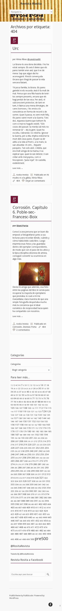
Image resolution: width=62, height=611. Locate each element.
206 (13, 441)
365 (12, 494)
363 (44, 491)
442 (37, 518)
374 (47, 494)
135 (48, 415)
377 (21, 497)
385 (12, 501)
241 (36, 451)
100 (31, 404)
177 (17, 431)
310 (36, 474)
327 (29, 481)
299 (33, 470)
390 (31, 501)
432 (40, 514)
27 (32, 389)
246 (13, 454)
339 (31, 484)
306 (20, 474)
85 (30, 402)
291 (38, 467)
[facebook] (50, 604)
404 (18, 180)
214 (44, 441)
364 (47, 491)
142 (35, 418)
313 (48, 474)
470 (28, 527)
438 (21, 517)
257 (20, 457)
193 (41, 434)
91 (47, 402)
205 (46, 438)
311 (40, 474)
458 (20, 523)
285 (16, 468)
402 (40, 504)
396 (17, 504)
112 (41, 407)
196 (16, 438)
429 (27, 514)
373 (43, 494)
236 (16, 451)
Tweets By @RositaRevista (22, 554)
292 (42, 467)
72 (36, 398)
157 (17, 424)
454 (46, 520)
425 (12, 514)
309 (32, 474)
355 (12, 491)
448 (21, 521)
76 (47, 398)
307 (24, 474)
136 (12, 418)
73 (39, 398)
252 (38, 454)
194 (46, 434)
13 (34, 385)
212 (35, 441)
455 (49, 521)
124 (44, 411)
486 (17, 533)
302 (45, 471)
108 (25, 407)
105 (13, 407)
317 (24, 478)
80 (20, 401)
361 (35, 491)
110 (33, 408)
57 (33, 395)
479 (28, 530)
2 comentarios (23, 329)
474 (45, 527)
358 (23, 491)
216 (12, 444)
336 (23, 485)
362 (40, 491)
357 (20, 491)
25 (27, 389)
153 (38, 421)
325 (20, 481)
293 (47, 467)
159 (26, 424)
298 (28, 471)
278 (26, 464)
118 (20, 411)
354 (48, 487)
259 (29, 457)
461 (33, 523)
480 (33, 530)
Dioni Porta (22, 225)
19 (12, 388)
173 (40, 428)
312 (44, 474)
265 (13, 460)
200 (27, 438)
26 (29, 389)
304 (12, 474)
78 (15, 401)
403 (45, 504)
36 (17, 392)
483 (45, 531)
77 (12, 401)
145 (48, 418)
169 (24, 428)
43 (36, 391)
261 (37, 457)
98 (25, 405)
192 (37, 434)
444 (45, 517)
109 (29, 408)
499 (28, 539)
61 (45, 395)
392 (39, 501)
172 (36, 428)
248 (22, 454)
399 (29, 504)
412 (41, 507)
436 (12, 517)
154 (42, 421)
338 (27, 484)
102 (39, 404)
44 (39, 392)
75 (45, 398)
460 (28, 524)
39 (25, 392)
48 (49, 391)
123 (40, 411)
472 (37, 527)
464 (44, 524)
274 (13, 464)
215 (48, 441)
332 (48, 481)
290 (35, 468)
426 (17, 514)
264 (47, 458)
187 (17, 434)
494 (49, 533)
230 (29, 448)
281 (40, 464)
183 (41, 431)
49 (12, 395)
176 (13, 431)
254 (47, 454)
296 (21, 471)
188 (21, 435)
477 (20, 530)
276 (19, 464)
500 (32, 539)
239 (27, 451)
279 (31, 464)
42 (33, 391)
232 (38, 447)
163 (40, 424)
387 (18, 501)
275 (16, 464)
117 (15, 411)
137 (16, 418)
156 (13, 424)
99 (28, 404)
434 (48, 514)
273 (46, 460)
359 (27, 491)
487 (21, 533)
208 (21, 441)
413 (45, 508)
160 (29, 425)
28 (34, 388)
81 (22, 402)
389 (27, 500)
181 (33, 431)
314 (13, 477)
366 (15, 494)
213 (40, 441)
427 (20, 514)
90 (45, 401)
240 (31, 451)
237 (19, 451)
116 (12, 412)
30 (39, 388)
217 (16, 444)
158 (22, 424)
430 (31, 514)
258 (24, 457)
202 (35, 438)
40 (28, 391)
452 (37, 520)
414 (48, 507)
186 (13, 434)
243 (44, 451)
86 (33, 401)
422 (37, 511)
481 (37, 530)
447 (17, 520)
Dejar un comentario (35, 180)
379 (28, 497)
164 (44, 424)
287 (24, 467)
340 (35, 484)
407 (20, 507)
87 (36, 401)
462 (36, 524)
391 (36, 500)
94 (15, 404)
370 (32, 494)
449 (24, 520)
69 (28, 398)
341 (40, 484)
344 (12, 488)
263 (44, 458)
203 (39, 438)
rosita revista (22, 174)
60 (42, 395)
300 (37, 470)
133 (40, 414)
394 (47, 500)
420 (33, 511)
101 (35, 404)
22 (19, 388)
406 (16, 508)
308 (28, 474)
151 (29, 421)
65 (18, 398)
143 (40, 418)
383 (45, 497)
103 (43, 405)
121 (32, 411)
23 (22, 388)
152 (34, 421)
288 (28, 467)
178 (21, 431)
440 (30, 517)
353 (44, 487)
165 (48, 424)
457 (15, 524)
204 (42, 438)
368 (24, 494)
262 (41, 458)
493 (44, 533)
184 (45, 431)
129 (24, 415)
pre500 (41, 538)
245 (48, 451)
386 (15, 501)
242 (40, 451)
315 (17, 478)
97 (23, 405)
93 (12, 404)
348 (28, 487)
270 (33, 461)
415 (12, 511)
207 (17, 441)
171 (33, 428)
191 (32, 434)
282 (44, 464)
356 (16, 491)
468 (21, 527)
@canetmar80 (34, 59)
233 (42, 447)
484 (48, 530)
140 (28, 418)
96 (20, 404)
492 (40, 534)
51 (17, 395)
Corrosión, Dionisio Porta (24, 326)
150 (25, 421)
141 (31, 418)
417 (21, 510)
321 (41, 477)
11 (28, 385)
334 (17, 484)
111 (36, 408)
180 (29, 431)
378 (25, 498)
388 (23, 500)
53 (23, 395)
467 (17, 527)
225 (48, 444)
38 (23, 392)
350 (36, 488)
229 (25, 448)
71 (33, 398)
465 (48, 523)
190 (28, 434)
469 (25, 527)
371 (36, 494)
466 (13, 527)
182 (37, 431)
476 (16, 531)
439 (26, 517)
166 (12, 428)
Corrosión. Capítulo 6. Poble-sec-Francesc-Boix (30, 212)
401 (36, 504)
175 (48, 428)
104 (46, 405)
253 (42, 454)
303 (48, 471)
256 (16, 458)
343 (47, 485)
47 (46, 391)
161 (32, 425)
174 (44, 427)
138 (20, 418)
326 (25, 481)
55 (28, 395)
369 (28, 494)
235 (12, 451)
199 (23, 438)
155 (46, 421)
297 (25, 471)
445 (49, 517)
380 (32, 497)
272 (41, 460)
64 (15, 398)
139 (24, 418)
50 (14, 395)
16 (42, 385)
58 (36, 395)
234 (47, 447)
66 (21, 398)
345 (15, 487)
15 (39, 385)
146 (12, 421)
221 (34, 444)
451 (33, 520)
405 (13, 507)
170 (29, 427)
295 (17, 470)
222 (38, 445)
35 (15, 391)
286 (20, 467)
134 (44, 415)
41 (30, 392)
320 (37, 477)
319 (32, 477)
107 (21, 408)
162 (35, 425)
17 (45, 385)
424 (46, 510)
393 (43, 501)
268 (26, 461)
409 (28, 507)
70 (31, 399)
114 (45, 407)
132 (35, 415)
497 (20, 539)
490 (33, 534)
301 (42, 470)
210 (29, 441)
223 (41, 445)
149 (20, 421)
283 (47, 464)
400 (32, 504)
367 (20, 494)
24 (25, 389)
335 (20, 485)
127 (16, 415)
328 (33, 481)
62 (48, 395)
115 (49, 408)
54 (26, 395)
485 (12, 534)
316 (20, 478)
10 (25, 385)
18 (48, 385)
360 (31, 491)
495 (12, 539)
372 (39, 494)
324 (16, 481)
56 (31, 395)
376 (17, 497)
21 (17, 389)
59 (39, 395)
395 (13, 504)
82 (25, 401)
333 (13, 484)
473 (41, 527)
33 (48, 388)
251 (33, 454)
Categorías (16, 364)
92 (50, 402)
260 (33, 457)
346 (20, 487)
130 (27, 415)
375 (13, 497)
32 (45, 389)
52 (20, 395)
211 (32, 441)
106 (17, 408)
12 (31, 385)
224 (44, 444)
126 (12, 415)
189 (24, 434)
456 (12, 524)
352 (40, 487)
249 (25, 455)
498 (24, 539)
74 (42, 399)
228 (21, 448)
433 (44, 514)
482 (41, 530)
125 (49, 411)
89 (42, 401)
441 (34, 518)
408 (24, 507)
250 (29, 454)
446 (13, 520)
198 (19, 438)
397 (21, 504)
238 (23, 451)
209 (25, 441)
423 (41, 510)
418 (25, 511)
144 (44, 418)
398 (26, 504)
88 (39, 401)
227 (17, 447)
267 (22, 460)
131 (31, 415)
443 (40, 517)
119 (24, 411)
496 (17, 539)
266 (17, 460)
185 (49, 431)
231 (33, 448)
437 (17, 517)
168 (20, 428)
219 (25, 444)
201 (31, 437)
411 (37, 507)
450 (28, 520)
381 (37, 497)
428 (23, 514)
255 (13, 457)
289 (31, 468)
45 (41, 392)
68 (26, 399)
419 (30, 510)
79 (17, 402)
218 (21, 444)
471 (32, 527)
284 (12, 467)
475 (13, 530)
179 (25, 431)
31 (43, 388)
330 (40, 481)
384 (49, 497)
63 (12, 398)
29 (37, 389)
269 (29, 461)
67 (23, 399)
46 (43, 391)
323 (12, 481)
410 (33, 507)
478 (24, 530)
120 (28, 411)
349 (32, 487)
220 (30, 444)
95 (17, 404)
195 (12, 438)
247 (17, 454)
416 (17, 510)
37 (20, 391)
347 (24, 487)
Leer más (18, 168)
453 (41, 520)
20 (14, 389)
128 (20, 415)
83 (28, 401)
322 (46, 478)
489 (30, 533)
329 (37, 481)
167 (16, 428)
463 (40, 524)
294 (13, 470)
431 (36, 514)
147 (16, 421)
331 (44, 481)
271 (37, 461)
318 (28, 478)
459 (24, 523)
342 (44, 484)
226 (13, 447)
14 (37, 385)
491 (36, 534)
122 (36, 412)
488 (25, 534)
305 (15, 474)
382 (41, 497)
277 (22, 464)
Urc (16, 48)
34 (12, 391)
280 (35, 464)
